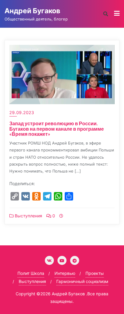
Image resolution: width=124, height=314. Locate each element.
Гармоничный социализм (82, 281)
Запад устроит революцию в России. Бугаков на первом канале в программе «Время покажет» (56, 128)
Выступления (28, 215)
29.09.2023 (21, 112)
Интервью (64, 273)
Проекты (94, 273)
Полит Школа (30, 273)
